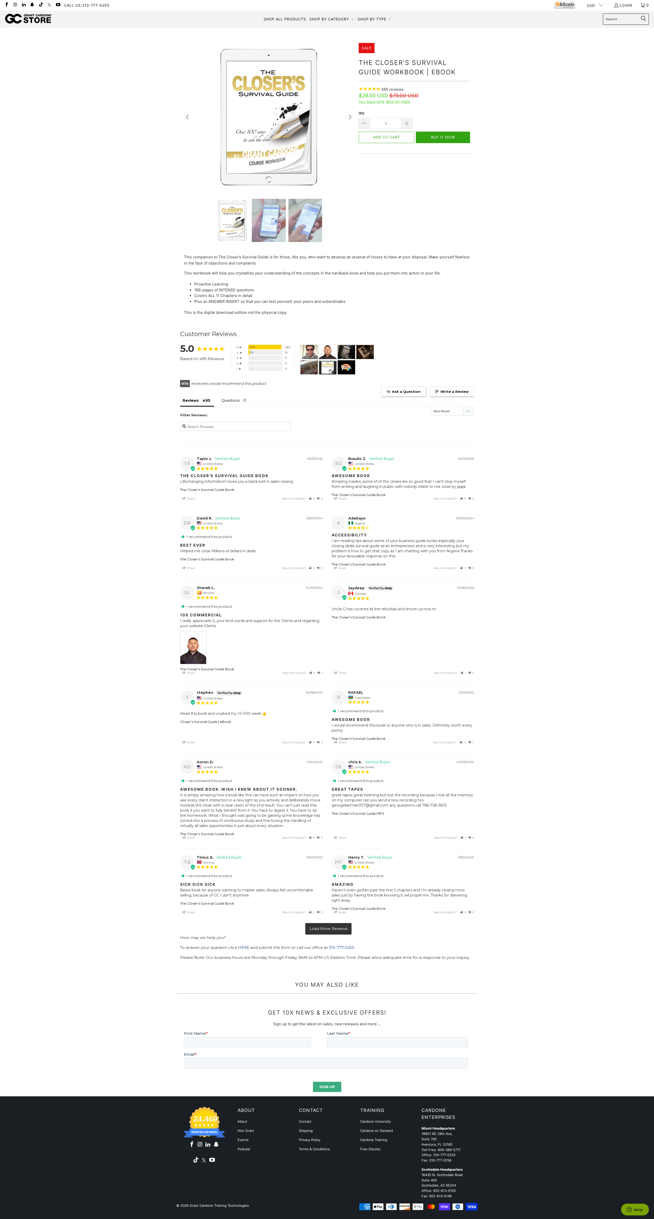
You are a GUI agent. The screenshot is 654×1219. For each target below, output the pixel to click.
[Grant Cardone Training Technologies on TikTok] (40, 5)
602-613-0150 (444, 1191)
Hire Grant (246, 1131)
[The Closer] (309, 352)
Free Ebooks (370, 1149)
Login (626, 5)
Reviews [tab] (191, 400)
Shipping (306, 1131)
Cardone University (375, 1121)
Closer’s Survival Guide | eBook (205, 722)
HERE (243, 947)
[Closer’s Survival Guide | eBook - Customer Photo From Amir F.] (327, 367)
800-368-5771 (449, 1150)
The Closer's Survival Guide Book (207, 490)
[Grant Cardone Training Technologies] (28, 19)
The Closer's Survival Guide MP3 (358, 813)
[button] (331, 19)
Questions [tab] (230, 400)
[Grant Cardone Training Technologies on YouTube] (57, 5)
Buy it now (443, 137)
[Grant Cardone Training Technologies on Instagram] (15, 5)
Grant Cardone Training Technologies (219, 1205)
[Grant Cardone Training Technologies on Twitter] (49, 5)
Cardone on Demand (376, 1131)
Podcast (244, 1149)
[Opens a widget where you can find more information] (635, 1210)
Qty (362, 113)
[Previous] (188, 117)
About (242, 1121)
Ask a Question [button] (406, 391)
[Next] (350, 117)
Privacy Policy (309, 1140)
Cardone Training (373, 1140)
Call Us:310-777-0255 (87, 5)
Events (243, 1140)
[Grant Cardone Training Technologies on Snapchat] (32, 5)
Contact (305, 1121)
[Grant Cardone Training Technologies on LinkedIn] (23, 5)
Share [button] (190, 498)
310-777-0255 (341, 947)
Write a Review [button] (454, 391)
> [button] (328, 929)
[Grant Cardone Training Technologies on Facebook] (6, 5)
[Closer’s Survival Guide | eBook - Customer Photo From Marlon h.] (346, 367)
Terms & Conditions (314, 1149)
